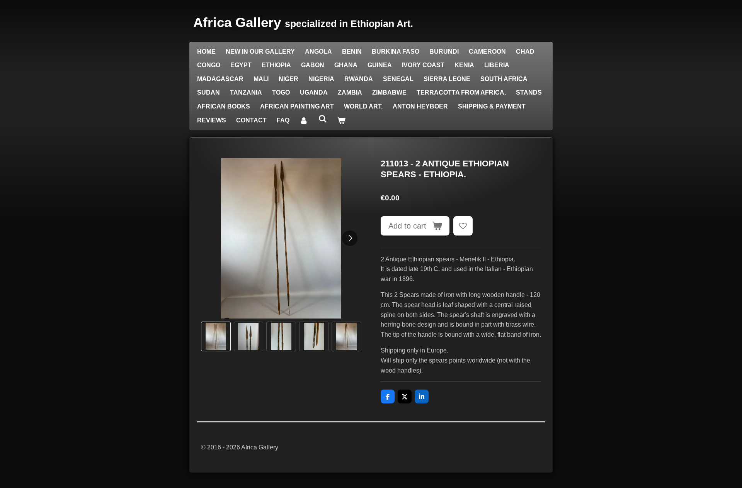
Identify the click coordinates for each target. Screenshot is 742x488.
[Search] (322, 119)
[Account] (303, 120)
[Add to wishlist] (463, 226)
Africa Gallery (303, 22)
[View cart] (341, 120)
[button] (216, 336)
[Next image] (349, 238)
